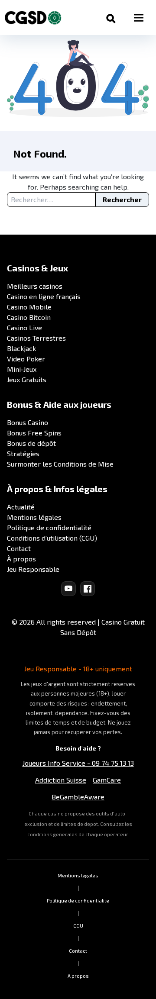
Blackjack (21, 348)
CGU (78, 925)
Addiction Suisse (60, 780)
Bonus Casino (27, 422)
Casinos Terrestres (36, 338)
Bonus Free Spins (34, 433)
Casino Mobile (29, 307)
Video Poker (26, 358)
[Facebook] (87, 588)
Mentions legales (78, 875)
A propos (78, 976)
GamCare (107, 780)
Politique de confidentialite (78, 900)
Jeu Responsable (33, 569)
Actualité (21, 507)
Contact (19, 548)
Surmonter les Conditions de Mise (60, 464)
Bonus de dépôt (31, 443)
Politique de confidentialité (49, 527)
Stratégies (23, 453)
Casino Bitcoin (29, 317)
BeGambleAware (78, 797)
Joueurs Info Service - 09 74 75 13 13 (78, 763)
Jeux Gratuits (26, 379)
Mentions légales (34, 517)
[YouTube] (68, 588)
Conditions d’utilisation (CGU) (52, 538)
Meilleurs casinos (34, 286)
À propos (21, 558)
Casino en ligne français (44, 296)
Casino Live (24, 327)
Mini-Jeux (21, 369)
